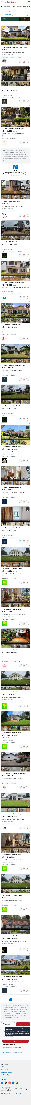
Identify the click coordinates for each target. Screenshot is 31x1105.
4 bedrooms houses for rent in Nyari (11, 1055)
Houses (8, 6)
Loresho (24, 6)
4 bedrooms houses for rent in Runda (11, 1047)
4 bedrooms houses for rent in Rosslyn (12, 1052)
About (2, 1066)
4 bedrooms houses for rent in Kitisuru (12, 1050)
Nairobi (13, 6)
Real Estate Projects (6, 1072)
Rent (5, 6)
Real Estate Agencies (6, 1075)
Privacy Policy (19, 1094)
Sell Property (4, 1069)
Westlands (19, 6)
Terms (28, 1094)
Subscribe (15, 1041)
